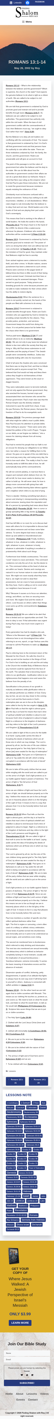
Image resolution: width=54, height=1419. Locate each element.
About (19, 1393)
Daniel (43, 1107)
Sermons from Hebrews (33, 1220)
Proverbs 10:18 (25, 508)
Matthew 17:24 (28, 336)
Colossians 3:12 (14, 1051)
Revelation (21, 1210)
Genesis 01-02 (12, 1177)
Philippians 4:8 (23, 539)
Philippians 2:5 (25, 1006)
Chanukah (20, 1108)
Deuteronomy (14, 1112)
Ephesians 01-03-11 (27, 1122)
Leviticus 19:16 (28, 515)
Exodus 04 (22, 1154)
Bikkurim (10, 1108)
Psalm (9, 1210)
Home (9, 1393)
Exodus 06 (11, 1159)
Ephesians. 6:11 (14, 785)
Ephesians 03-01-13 (32, 1127)
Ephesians (12, 1121)
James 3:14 (26, 985)
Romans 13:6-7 (32, 113)
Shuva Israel (23, 1224)
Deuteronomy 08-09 (14, 1117)
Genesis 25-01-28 (30, 1182)
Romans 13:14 (12, 990)
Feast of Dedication (36, 1168)
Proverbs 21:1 (13, 225)
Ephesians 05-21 (33, 1145)
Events (20, 1399)
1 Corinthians (12, 1103)
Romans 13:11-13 (13, 814)
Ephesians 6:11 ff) (26, 894)
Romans (33, 1215)
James (35, 1196)
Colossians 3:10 (17, 1042)
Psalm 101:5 (12, 508)
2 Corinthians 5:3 (16, 1034)
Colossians (32, 1107)
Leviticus (20, 1201)
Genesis (11, 1172)
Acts (43, 1103)
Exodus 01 (27, 1150)
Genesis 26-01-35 (13, 1191)
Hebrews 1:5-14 (13, 1196)
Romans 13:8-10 (13, 417)
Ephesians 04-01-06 (32, 1131)
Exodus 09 (33, 1159)
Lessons (12, 1071)
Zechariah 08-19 (13, 1229)
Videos (44, 1393)
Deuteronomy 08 (31, 1112)
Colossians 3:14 (35, 1064)
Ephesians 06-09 (13, 1150)
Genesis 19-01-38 (28, 1177)
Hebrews (27, 1191)
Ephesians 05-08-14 (32, 1140)
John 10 (10, 1201)
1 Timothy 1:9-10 (28, 249)
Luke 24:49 (26, 1017)
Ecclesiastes (31, 1117)
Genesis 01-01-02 (26, 1173)
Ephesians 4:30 (13, 755)
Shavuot (10, 1225)
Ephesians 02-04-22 (14, 1127)
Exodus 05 (33, 1154)
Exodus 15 (22, 1168)
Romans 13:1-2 (12, 85)
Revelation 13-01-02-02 (16, 1215)
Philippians (34, 1206)
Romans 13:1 (21, 101)
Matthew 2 (23, 1206)
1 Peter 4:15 (15, 515)
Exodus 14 (11, 1168)
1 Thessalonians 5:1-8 (28, 727)
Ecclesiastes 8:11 (14, 297)
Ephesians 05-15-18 (15, 1145)
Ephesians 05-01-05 (34, 1136)
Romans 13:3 (12, 239)
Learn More (20, 1322)
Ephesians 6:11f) (13, 1059)
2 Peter (36, 1103)
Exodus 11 (11, 1163)
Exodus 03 (11, 1154)
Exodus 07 (22, 1159)
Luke (42, 1201)
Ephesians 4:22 (13, 764)
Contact (33, 1399)
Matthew (11, 1205)
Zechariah (37, 1224)
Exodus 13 (33, 1163)
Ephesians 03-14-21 (14, 1131)
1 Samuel (25, 1103)
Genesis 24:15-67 (13, 1182)
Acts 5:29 (29, 132)
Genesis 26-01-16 (30, 1187)
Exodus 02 (38, 1150)
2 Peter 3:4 (36, 635)
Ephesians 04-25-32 (15, 1136)
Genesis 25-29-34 (13, 1187)
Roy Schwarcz (13, 1220)
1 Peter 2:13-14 (38, 234)
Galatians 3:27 (12, 1026)
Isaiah (26, 1196)
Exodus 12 (22, 1163)
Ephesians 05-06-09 (14, 1140)
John (43, 1196)
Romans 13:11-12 (13, 614)
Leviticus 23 (32, 1201)
